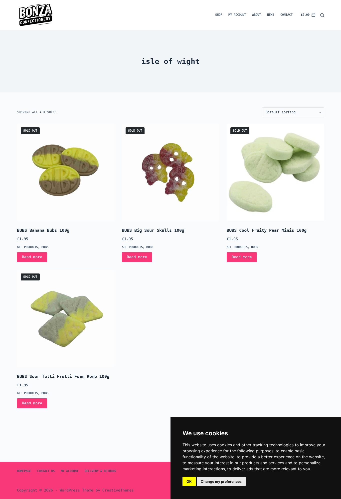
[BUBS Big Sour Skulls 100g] (170, 172)
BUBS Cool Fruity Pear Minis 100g (267, 230)
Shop (218, 14)
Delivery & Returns (100, 471)
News (270, 14)
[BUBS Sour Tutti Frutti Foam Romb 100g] (65, 318)
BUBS (44, 247)
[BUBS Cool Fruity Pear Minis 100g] (275, 172)
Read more (32, 257)
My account (237, 14)
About (256, 14)
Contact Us (46, 471)
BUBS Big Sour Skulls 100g (153, 230)
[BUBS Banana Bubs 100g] (65, 172)
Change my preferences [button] (221, 481)
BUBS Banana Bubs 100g (43, 230)
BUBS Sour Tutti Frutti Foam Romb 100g (63, 376)
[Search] (322, 15)
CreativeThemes (118, 490)
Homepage (24, 471)
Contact (286, 14)
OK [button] (189, 481)
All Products (27, 247)
